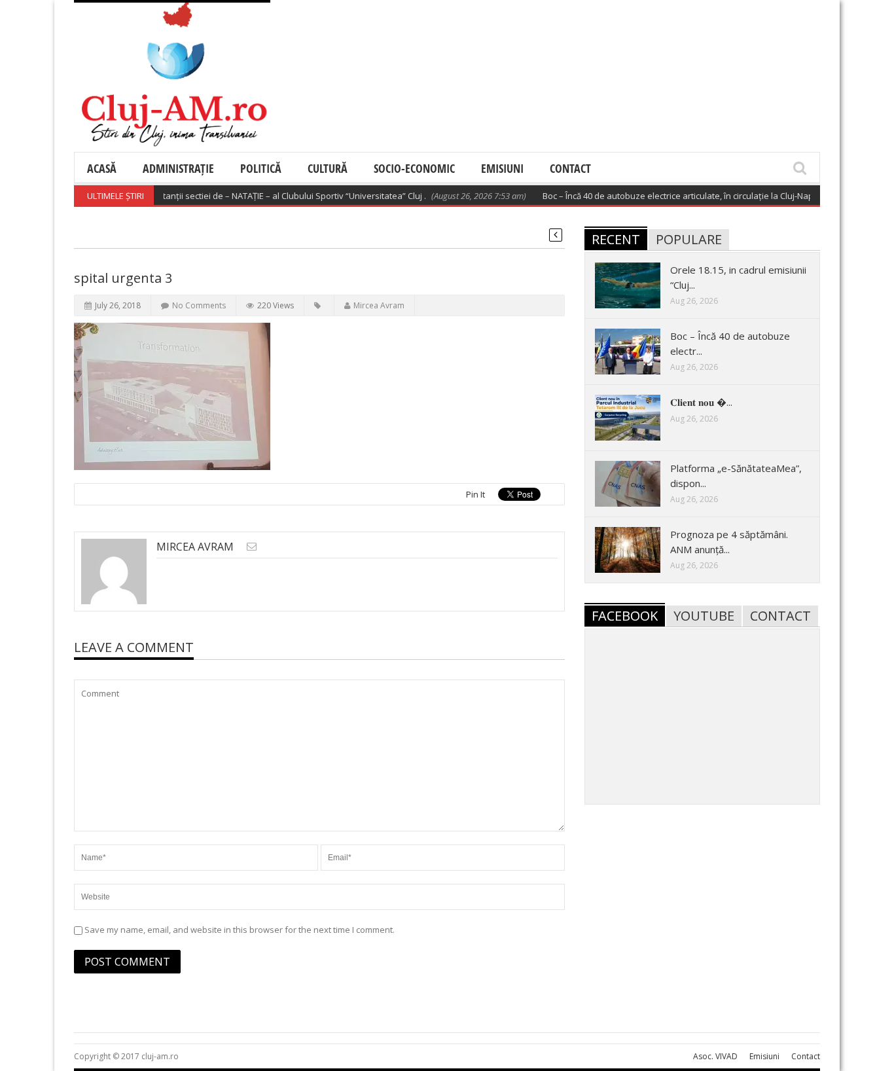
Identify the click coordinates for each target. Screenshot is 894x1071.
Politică (260, 168)
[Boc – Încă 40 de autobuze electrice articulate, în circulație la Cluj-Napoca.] (638, 351)
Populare (689, 239)
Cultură (328, 168)
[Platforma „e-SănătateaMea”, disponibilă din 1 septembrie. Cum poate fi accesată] (638, 483)
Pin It (475, 494)
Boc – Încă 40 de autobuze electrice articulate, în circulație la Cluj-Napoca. (670, 196)
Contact (570, 168)
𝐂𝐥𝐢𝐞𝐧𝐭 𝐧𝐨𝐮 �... (701, 401)
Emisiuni (502, 168)
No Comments (199, 305)
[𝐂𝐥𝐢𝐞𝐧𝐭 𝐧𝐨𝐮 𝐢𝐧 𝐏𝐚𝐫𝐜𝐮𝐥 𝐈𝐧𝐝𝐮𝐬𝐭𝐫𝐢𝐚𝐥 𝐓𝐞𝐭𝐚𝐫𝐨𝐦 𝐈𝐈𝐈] (638, 417)
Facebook (625, 616)
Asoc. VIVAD (715, 1056)
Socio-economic (414, 168)
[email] (252, 546)
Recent (616, 239)
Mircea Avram (378, 305)
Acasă (101, 168)
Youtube (703, 616)
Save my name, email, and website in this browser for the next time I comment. (239, 929)
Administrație (178, 168)
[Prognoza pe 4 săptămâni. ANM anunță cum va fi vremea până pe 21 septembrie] (638, 549)
